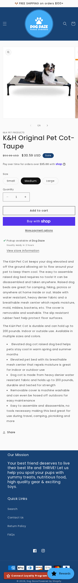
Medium (31, 181)
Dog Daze (32, 581)
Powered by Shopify (49, 581)
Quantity (8, 189)
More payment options (39, 230)
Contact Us (16, 517)
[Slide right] (47, 125)
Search (13, 509)
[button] (5, 24)
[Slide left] (31, 125)
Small (13, 181)
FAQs (11, 534)
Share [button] (11, 432)
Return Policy (17, 526)
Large (52, 181)
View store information (23, 250)
